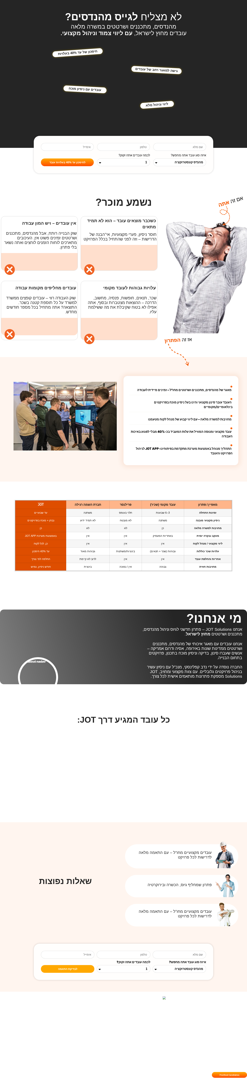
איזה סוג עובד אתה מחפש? (188, 155)
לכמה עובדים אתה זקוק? (134, 155)
